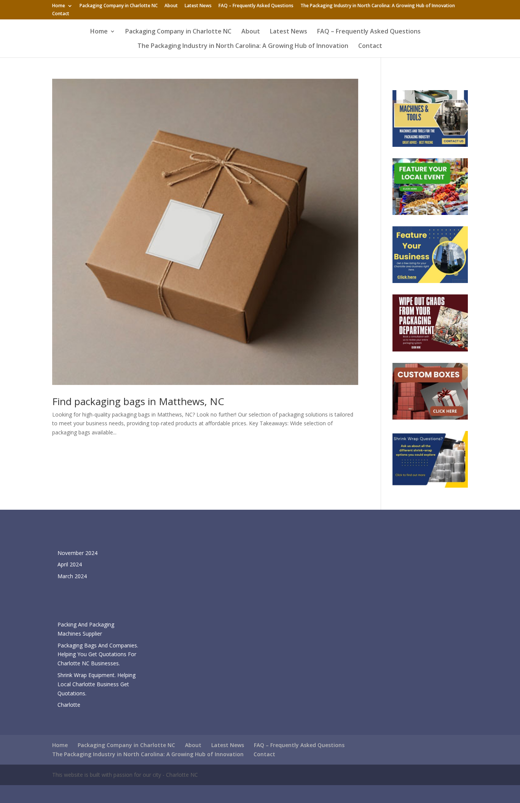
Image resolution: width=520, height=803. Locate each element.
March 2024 (72, 576)
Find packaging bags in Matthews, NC (138, 401)
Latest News (198, 6)
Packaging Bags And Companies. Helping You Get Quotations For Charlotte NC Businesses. (97, 654)
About (171, 6)
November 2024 (77, 553)
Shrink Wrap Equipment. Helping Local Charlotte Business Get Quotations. (96, 684)
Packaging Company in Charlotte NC (119, 6)
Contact (60, 14)
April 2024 (69, 564)
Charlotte (68, 704)
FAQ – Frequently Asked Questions (256, 6)
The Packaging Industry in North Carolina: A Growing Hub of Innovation (377, 6)
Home (58, 6)
